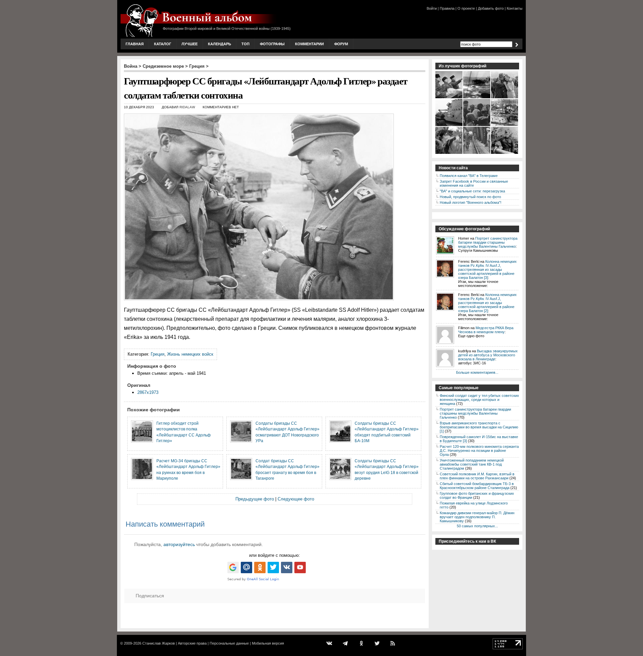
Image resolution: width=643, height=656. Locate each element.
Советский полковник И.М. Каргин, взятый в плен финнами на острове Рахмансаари (477, 476)
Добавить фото (491, 8)
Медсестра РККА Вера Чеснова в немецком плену (485, 330)
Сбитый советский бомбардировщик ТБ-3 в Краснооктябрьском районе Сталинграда (477, 486)
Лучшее (190, 44)
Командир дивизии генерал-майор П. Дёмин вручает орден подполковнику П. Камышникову (477, 517)
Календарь (219, 44)
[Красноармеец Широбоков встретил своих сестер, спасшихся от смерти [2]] (505, 98)
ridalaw (187, 107)
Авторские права (192, 643)
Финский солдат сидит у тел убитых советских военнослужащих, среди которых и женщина (479, 400)
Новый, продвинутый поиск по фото (470, 197)
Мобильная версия (268, 643)
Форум (341, 44)
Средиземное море (163, 66)
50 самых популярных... (477, 526)
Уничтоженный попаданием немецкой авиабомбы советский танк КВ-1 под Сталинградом (472, 464)
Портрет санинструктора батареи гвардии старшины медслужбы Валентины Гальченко (487, 242)
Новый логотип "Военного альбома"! (470, 202)
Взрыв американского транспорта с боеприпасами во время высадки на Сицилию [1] (479, 427)
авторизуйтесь (179, 544)
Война (130, 66)
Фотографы (272, 44)
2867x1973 (147, 392)
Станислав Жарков (158, 643)
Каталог (162, 44)
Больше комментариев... (477, 372)
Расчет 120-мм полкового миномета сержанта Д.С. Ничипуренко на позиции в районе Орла (479, 450)
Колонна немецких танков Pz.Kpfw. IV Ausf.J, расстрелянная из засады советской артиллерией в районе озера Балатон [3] (487, 269)
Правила (447, 8)
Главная (135, 44)
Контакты (514, 8)
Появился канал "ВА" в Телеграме (469, 176)
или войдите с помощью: (274, 555)
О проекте (466, 8)
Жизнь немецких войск (190, 354)
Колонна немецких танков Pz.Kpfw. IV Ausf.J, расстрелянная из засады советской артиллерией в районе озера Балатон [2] (487, 303)
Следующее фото (296, 498)
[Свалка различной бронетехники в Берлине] (505, 125)
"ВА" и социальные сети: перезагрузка (472, 191)
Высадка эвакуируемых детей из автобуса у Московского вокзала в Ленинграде (488, 355)
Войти (432, 8)
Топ (245, 44)
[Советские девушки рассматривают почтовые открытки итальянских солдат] (477, 125)
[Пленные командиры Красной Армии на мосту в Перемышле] (477, 153)
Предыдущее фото (254, 498)
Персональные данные (229, 643)
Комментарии (309, 44)
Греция (197, 66)
